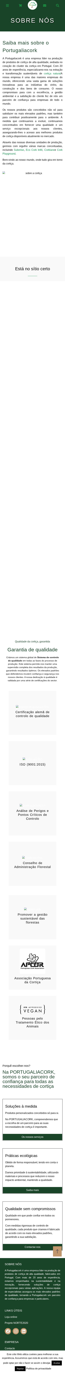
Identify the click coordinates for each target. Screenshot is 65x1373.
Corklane (49, 150)
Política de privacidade (38, 1368)
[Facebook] (8, 1331)
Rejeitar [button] (20, 1368)
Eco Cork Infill (34, 150)
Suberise (19, 150)
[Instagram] (16, 1331)
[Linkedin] (24, 1331)
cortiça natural (52, 73)
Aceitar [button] (56, 1363)
